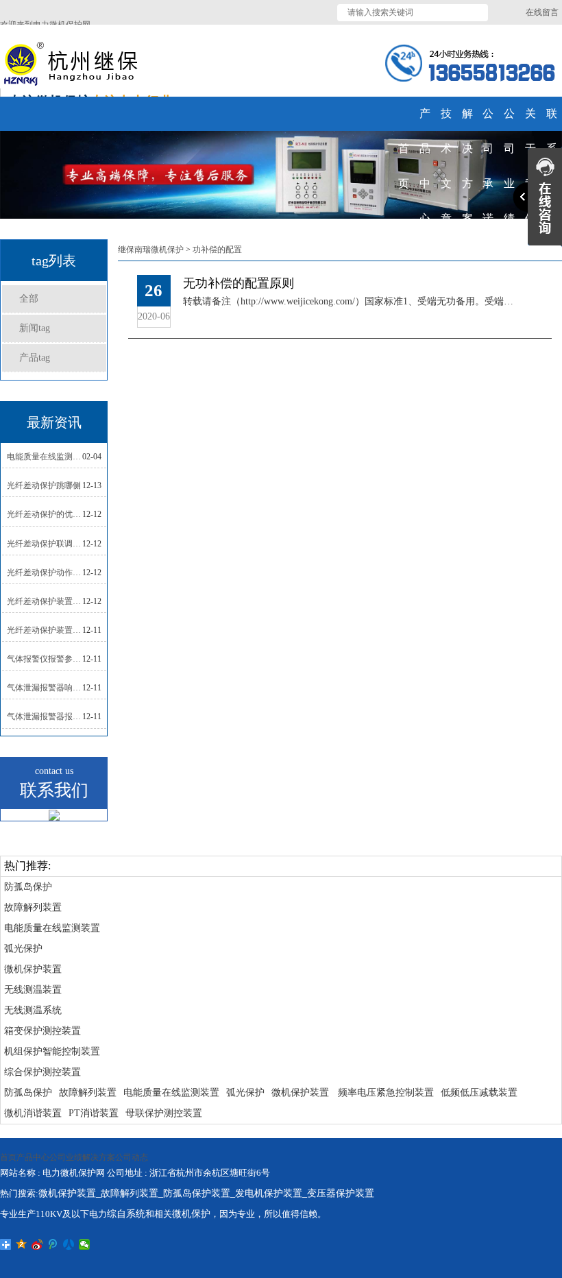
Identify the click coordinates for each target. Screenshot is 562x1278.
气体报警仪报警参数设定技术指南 (44, 659)
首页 (8, 1157)
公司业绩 (65, 1157)
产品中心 (32, 1157)
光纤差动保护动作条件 (44, 572)
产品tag (34, 357)
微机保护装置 (33, 969)
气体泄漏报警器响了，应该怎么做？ (44, 687)
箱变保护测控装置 (42, 1031)
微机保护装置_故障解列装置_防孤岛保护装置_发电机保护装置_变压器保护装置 (206, 1193)
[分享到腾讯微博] (53, 1244)
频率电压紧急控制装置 (386, 1092)
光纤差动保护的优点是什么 (44, 514)
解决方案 (98, 1157)
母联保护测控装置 (163, 1113)
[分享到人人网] (69, 1244)
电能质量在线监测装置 (52, 928)
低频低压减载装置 (479, 1092)
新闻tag (34, 328)
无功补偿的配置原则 (238, 283)
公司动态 (131, 1157)
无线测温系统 (33, 1010)
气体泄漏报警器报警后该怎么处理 (44, 716)
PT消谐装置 (94, 1113)
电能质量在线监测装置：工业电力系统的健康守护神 (44, 456)
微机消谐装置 (33, 1113)
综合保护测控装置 (42, 1072)
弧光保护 (23, 948)
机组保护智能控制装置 (52, 1051)
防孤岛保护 (28, 887)
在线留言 (542, 12)
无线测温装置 (33, 990)
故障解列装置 (33, 907)
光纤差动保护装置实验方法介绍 (44, 601)
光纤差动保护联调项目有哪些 (44, 543)
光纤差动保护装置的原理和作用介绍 (44, 630)
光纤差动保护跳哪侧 (44, 485)
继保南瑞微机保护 (151, 249)
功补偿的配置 (217, 249)
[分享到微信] (84, 1244)
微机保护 (191, 1214)
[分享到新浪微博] (37, 1244)
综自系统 (126, 1214)
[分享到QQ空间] (21, 1244)
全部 (28, 298)
